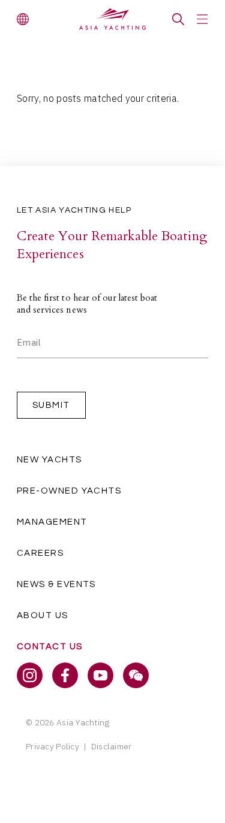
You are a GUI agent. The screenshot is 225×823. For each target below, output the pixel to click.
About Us (42, 615)
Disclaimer (111, 746)
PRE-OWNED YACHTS (69, 490)
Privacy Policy (52, 746)
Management (52, 522)
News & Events (56, 584)
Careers (40, 553)
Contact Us (50, 646)
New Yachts (49, 459)
